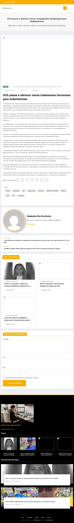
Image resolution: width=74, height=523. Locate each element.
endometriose (28, 86)
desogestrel (19, 86)
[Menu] (65, 8)
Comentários (6, 339)
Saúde (52, 86)
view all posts (31, 224)
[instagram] (70, 1)
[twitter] (22, 180)
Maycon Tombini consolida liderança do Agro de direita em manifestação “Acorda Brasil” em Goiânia (27, 454)
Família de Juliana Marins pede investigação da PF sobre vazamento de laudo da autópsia (32, 248)
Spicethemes (37, 520)
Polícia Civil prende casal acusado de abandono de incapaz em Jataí (52, 285)
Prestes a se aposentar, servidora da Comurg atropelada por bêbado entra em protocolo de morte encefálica (17, 285)
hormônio (34, 86)
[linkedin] (27, 180)
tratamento (59, 86)
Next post (6, 246)
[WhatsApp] (42, 180)
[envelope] (32, 180)
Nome (4, 357)
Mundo (42, 517)
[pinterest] (37, 180)
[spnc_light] (72, 8)
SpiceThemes (50, 520)
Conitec (14, 86)
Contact (49, 517)
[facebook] (18, 180)
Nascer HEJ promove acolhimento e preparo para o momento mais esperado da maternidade (17, 319)
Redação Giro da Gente (10, 90)
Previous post (7, 238)
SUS (55, 86)
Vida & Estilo (29, 517)
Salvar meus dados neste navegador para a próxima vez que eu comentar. (21, 377)
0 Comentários (35, 90)
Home (22, 517)
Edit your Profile (53, 220)
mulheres (48, 86)
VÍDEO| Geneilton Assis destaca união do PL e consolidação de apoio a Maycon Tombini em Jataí (46, 454)
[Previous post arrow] (69, 240)
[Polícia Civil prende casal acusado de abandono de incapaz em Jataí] (54, 271)
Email (4, 367)
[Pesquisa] (69, 8)
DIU (23, 86)
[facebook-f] (68, 1)
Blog (6, 86)
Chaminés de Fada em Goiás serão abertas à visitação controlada (65, 454)
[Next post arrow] (69, 248)
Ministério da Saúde (41, 86)
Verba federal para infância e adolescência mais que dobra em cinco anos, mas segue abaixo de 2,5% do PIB (36, 241)
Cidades (37, 517)
